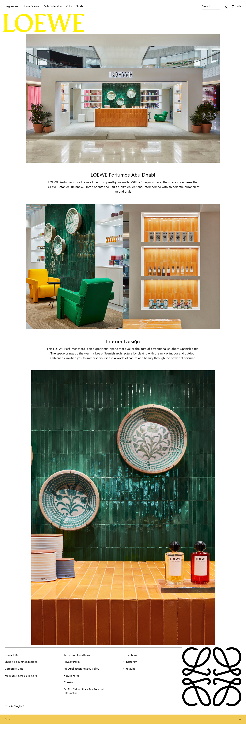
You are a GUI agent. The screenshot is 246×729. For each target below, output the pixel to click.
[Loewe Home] (43, 22)
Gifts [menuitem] (69, 6)
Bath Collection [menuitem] (52, 6)
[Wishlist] (233, 7)
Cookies (68, 682)
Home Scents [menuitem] (31, 6)
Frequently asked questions (21, 675)
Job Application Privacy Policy (81, 669)
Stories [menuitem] (80, 6)
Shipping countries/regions (21, 662)
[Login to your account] (226, 7)
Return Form (71, 675)
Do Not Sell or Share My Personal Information (84, 691)
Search (206, 6)
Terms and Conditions (77, 655)
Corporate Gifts (14, 669)
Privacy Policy (72, 662)
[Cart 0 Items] (239, 7)
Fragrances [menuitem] (11, 6)
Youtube (130, 669)
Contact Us (11, 655)
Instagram (131, 662)
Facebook (131, 655)
